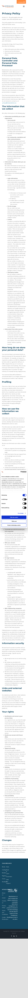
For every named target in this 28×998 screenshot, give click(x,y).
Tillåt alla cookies (14, 517)
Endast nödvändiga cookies (14, 525)
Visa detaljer (21, 513)
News (7, 867)
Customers (9, 876)
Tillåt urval (14, 521)
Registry (4, 876)
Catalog (4, 870)
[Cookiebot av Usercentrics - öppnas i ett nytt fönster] (20, 472)
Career (4, 898)
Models (4, 873)
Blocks (3, 867)
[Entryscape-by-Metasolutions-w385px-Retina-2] (8, 5)
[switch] (24, 499)
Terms (3, 878)
